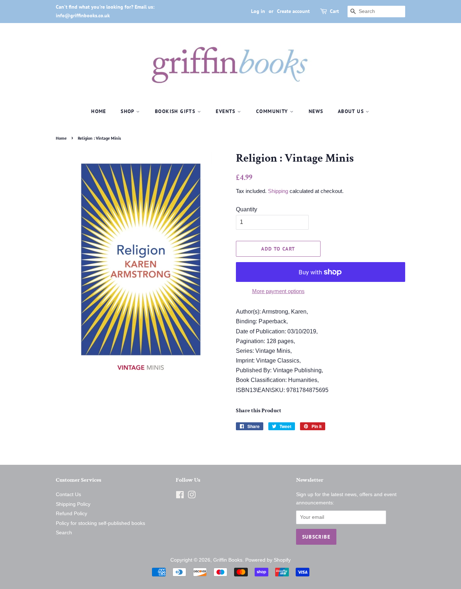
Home (98, 111)
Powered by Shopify (268, 560)
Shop (128, 111)
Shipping (278, 191)
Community (273, 111)
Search (64, 532)
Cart (334, 11)
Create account (293, 11)
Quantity (246, 209)
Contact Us (68, 494)
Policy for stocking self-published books (100, 523)
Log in (258, 11)
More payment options (278, 291)
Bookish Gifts (176, 111)
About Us (352, 111)
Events (226, 111)
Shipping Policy (73, 504)
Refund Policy (71, 513)
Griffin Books (227, 560)
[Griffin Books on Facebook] (180, 496)
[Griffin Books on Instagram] (192, 496)
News (316, 111)
